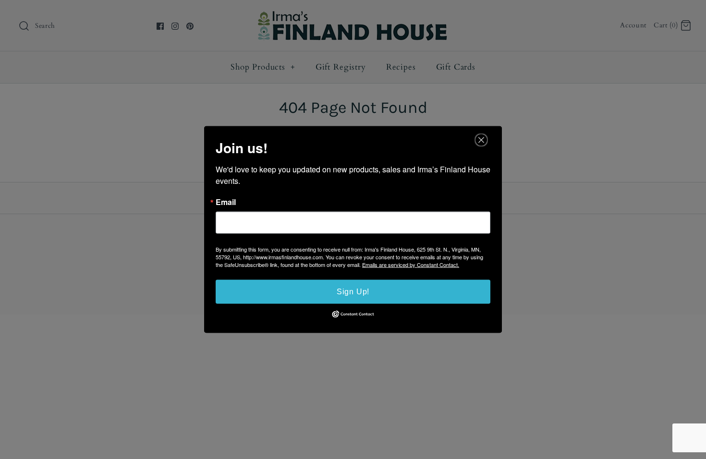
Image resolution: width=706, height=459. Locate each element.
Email (226, 202)
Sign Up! (353, 292)
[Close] (481, 140)
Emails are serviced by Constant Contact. (410, 264)
